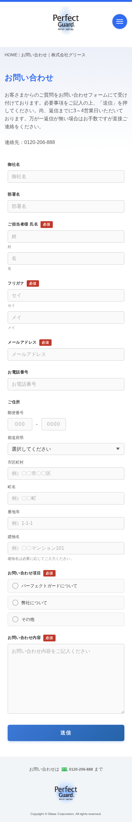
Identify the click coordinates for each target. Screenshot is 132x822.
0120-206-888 (81, 769)
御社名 (14, 164)
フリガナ (16, 283)
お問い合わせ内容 (24, 638)
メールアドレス (22, 342)
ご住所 (14, 402)
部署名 (14, 194)
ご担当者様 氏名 (23, 224)
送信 (66, 732)
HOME (11, 55)
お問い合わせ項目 (24, 573)
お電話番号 (18, 372)
